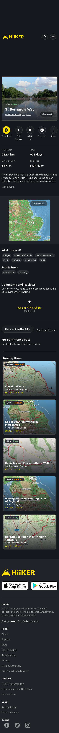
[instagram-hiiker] (28, 725)
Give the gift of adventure (15, 671)
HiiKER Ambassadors (13, 684)
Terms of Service (10, 712)
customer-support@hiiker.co (17, 689)
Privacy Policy (9, 707)
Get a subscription (11, 666)
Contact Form (9, 694)
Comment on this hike (17, 329)
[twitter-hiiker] (17, 725)
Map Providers (9, 650)
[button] (8, 186)
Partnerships (8, 655)
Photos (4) (47, 114)
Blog (4, 644)
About (5, 634)
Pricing (5, 660)
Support (6, 639)
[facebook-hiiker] (7, 725)
